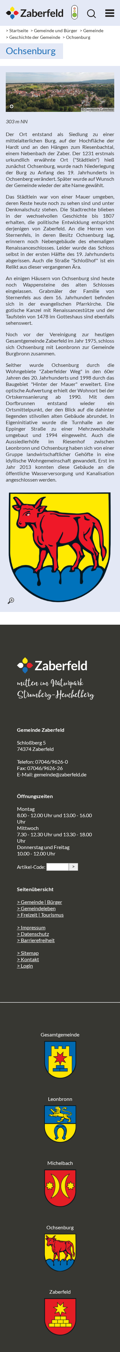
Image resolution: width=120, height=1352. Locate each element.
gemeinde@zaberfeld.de (60, 774)
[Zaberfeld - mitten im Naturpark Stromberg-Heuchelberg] (55, 671)
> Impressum (31, 927)
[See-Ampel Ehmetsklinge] (74, 13)
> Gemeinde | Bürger (39, 902)
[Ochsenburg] (60, 1269)
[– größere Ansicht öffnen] (60, 92)
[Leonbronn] (60, 1141)
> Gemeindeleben (36, 908)
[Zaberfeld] (60, 1333)
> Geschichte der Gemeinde (33, 37)
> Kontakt (28, 959)
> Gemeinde (91, 30)
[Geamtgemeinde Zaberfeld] (60, 1076)
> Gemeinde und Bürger (53, 30)
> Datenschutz (33, 934)
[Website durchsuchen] (91, 16)
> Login (25, 966)
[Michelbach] (60, 1205)
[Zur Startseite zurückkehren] (34, 9)
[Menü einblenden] (109, 12)
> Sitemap (28, 953)
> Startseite (17, 30)
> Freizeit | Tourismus (40, 915)
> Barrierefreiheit (36, 940)
